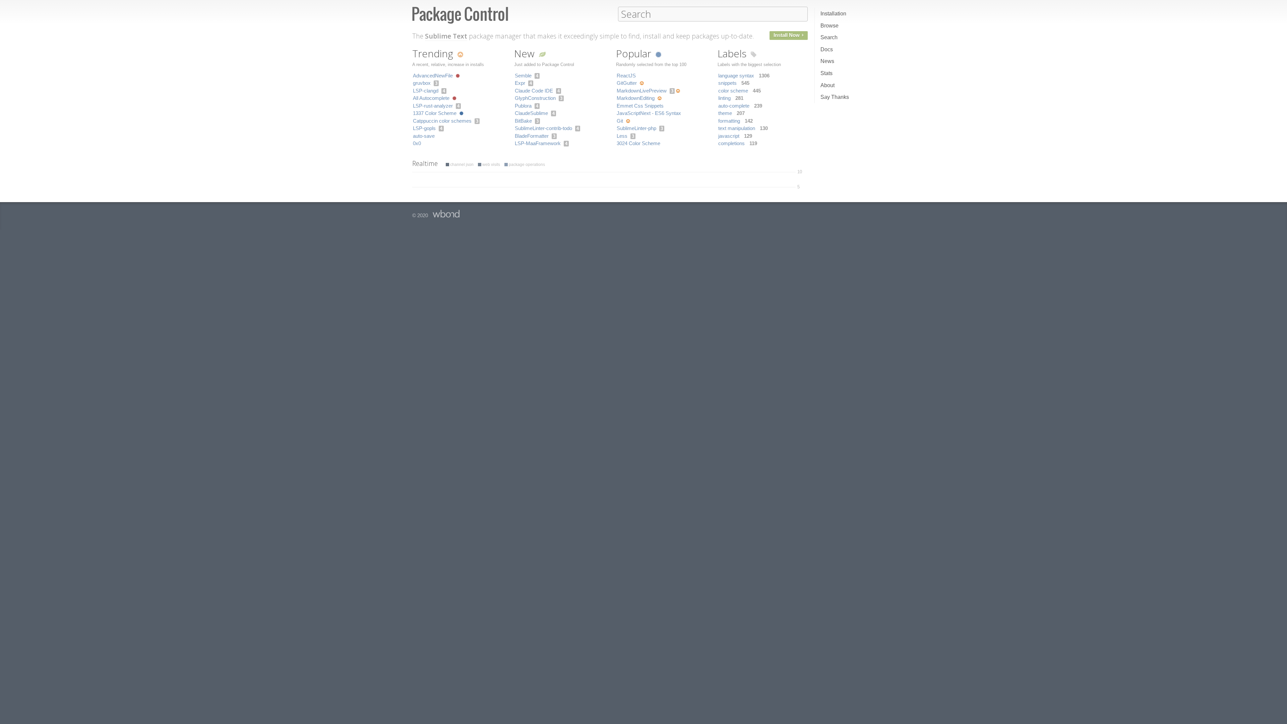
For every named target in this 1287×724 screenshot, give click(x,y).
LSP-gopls (424, 128)
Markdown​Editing (636, 98)
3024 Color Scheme (638, 143)
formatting (729, 121)
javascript (728, 136)
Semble (523, 75)
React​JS (626, 75)
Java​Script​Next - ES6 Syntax (649, 113)
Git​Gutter (627, 83)
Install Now (787, 35)
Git (620, 121)
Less (622, 136)
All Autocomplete (431, 98)
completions (731, 143)
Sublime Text (446, 36)
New (525, 54)
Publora (523, 106)
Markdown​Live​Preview (642, 91)
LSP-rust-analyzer (433, 106)
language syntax (736, 75)
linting (724, 98)
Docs (826, 49)
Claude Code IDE (534, 91)
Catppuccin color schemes (442, 121)
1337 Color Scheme (434, 113)
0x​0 (417, 143)
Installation (833, 13)
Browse (829, 25)
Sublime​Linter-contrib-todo (543, 128)
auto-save (424, 136)
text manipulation (736, 128)
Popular (635, 54)
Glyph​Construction (535, 98)
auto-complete (733, 106)
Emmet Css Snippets (640, 106)
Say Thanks (834, 97)
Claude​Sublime (531, 113)
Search (829, 37)
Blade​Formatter (532, 136)
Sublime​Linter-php (636, 128)
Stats (826, 73)
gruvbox (422, 83)
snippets (727, 83)
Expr (520, 83)
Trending (434, 54)
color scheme (733, 91)
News (827, 61)
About (827, 85)
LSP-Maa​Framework (538, 143)
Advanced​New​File (433, 75)
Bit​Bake (523, 121)
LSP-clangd (425, 91)
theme (725, 113)
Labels (733, 54)
